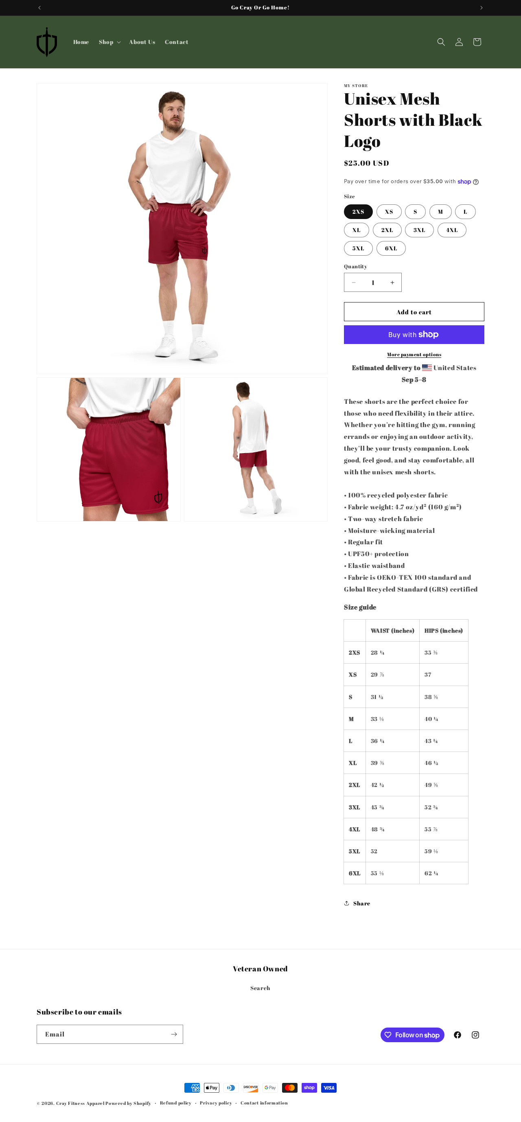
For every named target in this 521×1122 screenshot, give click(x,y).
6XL (391, 248)
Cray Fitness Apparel (81, 1103)
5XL (358, 248)
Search (260, 988)
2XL (387, 230)
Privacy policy (216, 1103)
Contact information (264, 1103)
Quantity (355, 266)
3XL (419, 230)
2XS (358, 211)
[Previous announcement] (39, 7)
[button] (109, 41)
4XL (452, 230)
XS (389, 211)
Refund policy (176, 1103)
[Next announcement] (481, 7)
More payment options (414, 354)
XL (356, 230)
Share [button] (361, 903)
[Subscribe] (174, 1034)
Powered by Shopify (128, 1103)
